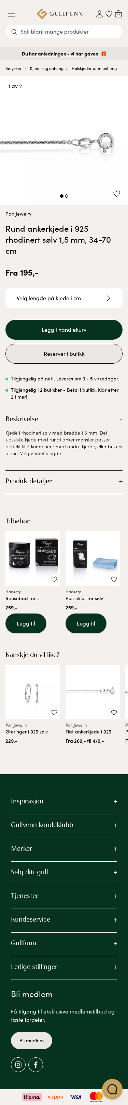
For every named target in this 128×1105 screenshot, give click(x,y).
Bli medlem (31, 1040)
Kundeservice (30, 919)
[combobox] (64, 31)
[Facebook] (35, 1064)
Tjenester (25, 895)
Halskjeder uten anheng (94, 68)
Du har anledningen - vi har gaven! (61, 53)
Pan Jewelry (18, 213)
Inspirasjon (27, 801)
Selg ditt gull (29, 872)
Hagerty (13, 591)
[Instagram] (18, 1064)
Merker (21, 848)
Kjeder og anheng (46, 68)
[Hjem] (59, 13)
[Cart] (118, 14)
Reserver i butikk (64, 353)
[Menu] (14, 14)
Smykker (13, 68)
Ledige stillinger (34, 966)
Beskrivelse (21, 419)
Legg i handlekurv (64, 329)
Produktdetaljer (28, 481)
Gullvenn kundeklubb (42, 825)
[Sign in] (99, 14)
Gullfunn (23, 943)
